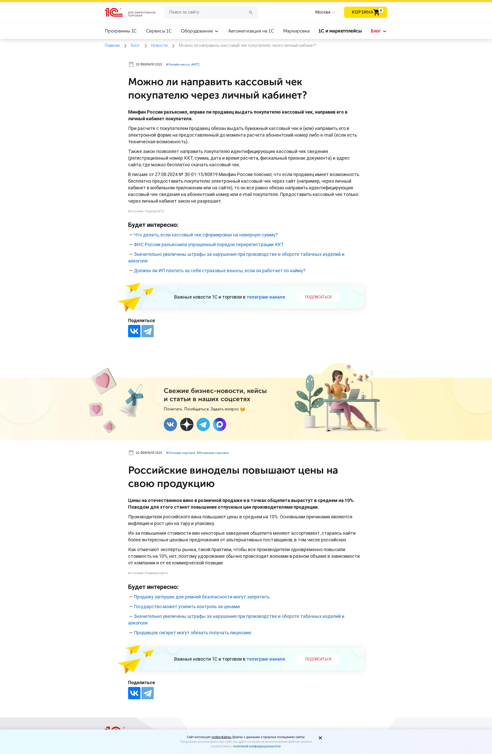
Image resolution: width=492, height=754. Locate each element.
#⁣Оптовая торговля (180, 453)
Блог (376, 31)
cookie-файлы (221, 737)
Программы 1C (121, 31)
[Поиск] (251, 12)
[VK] (170, 424)
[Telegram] (147, 331)
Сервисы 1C (159, 31)
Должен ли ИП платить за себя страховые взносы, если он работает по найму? (219, 270)
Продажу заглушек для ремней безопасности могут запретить (202, 596)
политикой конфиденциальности (257, 746)
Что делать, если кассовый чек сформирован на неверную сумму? (206, 234)
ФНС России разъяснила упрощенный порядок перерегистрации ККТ (209, 244)
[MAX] (219, 424)
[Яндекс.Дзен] (186, 424)
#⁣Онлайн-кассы (178, 64)
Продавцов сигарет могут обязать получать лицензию (192, 632)
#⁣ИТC (195, 64)
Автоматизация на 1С (251, 31)
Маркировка (296, 31)
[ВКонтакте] (134, 331)
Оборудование (197, 31)
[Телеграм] (203, 424)
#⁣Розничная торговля (213, 453)
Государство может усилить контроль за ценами (187, 606)
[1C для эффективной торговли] (135, 12)
